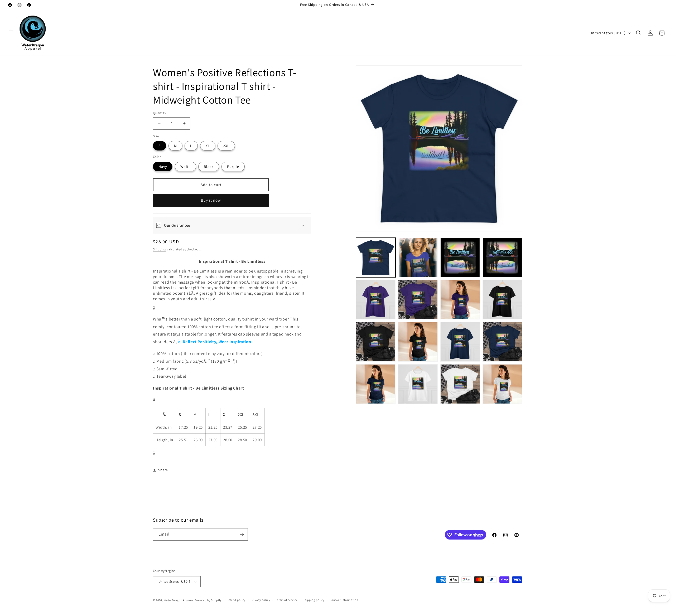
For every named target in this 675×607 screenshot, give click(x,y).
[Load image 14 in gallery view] (460, 342)
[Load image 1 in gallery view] (376, 257)
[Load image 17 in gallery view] (418, 384)
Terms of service (286, 600)
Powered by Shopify (208, 600)
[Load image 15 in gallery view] (502, 342)
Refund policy (236, 600)
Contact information (344, 600)
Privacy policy (260, 600)
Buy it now (211, 200)
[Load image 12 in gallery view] (376, 342)
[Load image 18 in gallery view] (460, 384)
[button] (11, 33)
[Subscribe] (242, 534)
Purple (233, 166)
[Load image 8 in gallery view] (376, 299)
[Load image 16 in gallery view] (376, 384)
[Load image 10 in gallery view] (460, 299)
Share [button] (163, 470)
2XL (226, 145)
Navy (162, 166)
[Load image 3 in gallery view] (460, 257)
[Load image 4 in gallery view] (502, 257)
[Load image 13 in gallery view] (418, 342)
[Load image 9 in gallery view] (418, 299)
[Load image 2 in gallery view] (418, 257)
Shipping (159, 249)
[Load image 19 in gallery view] (502, 384)
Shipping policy (314, 600)
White (185, 166)
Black (209, 166)
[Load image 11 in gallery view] (502, 299)
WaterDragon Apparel (179, 600)
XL (208, 145)
